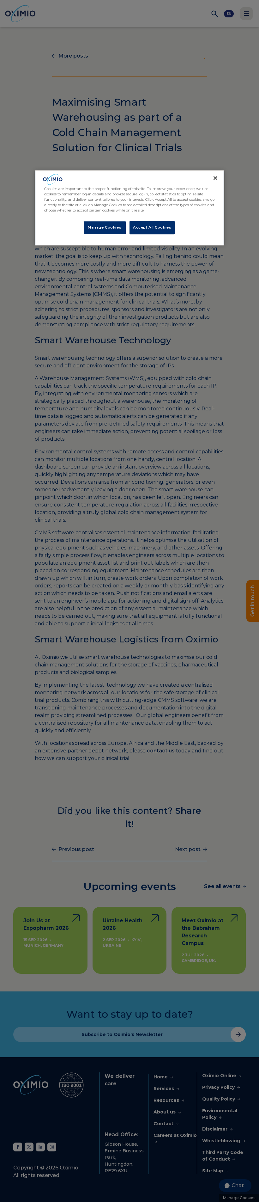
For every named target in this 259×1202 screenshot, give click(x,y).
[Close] (215, 178)
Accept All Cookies (152, 227)
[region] (129, 208)
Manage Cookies (104, 227)
